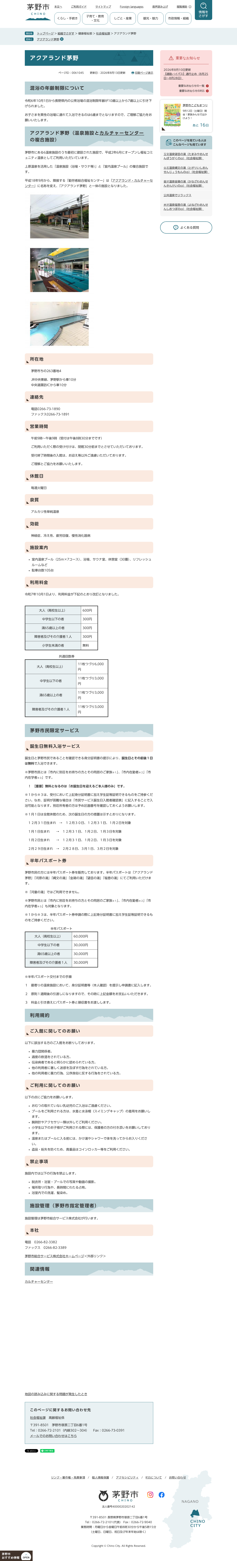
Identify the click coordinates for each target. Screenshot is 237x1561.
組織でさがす (66, 33)
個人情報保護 (100, 1477)
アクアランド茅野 (48, 39)
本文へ (58, 6)
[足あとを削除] (62, 39)
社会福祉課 (103, 33)
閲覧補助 (182, 6)
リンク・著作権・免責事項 (68, 1477)
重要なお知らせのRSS (191, 91)
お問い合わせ (177, 1477)
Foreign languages (131, 6)
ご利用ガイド (79, 6)
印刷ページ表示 (144, 72)
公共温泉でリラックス (177, 195)
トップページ (45, 33)
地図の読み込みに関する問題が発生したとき (56, 1394)
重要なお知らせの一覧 (191, 86)
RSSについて (154, 1477)
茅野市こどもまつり (195, 105)
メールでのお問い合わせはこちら (53, 1435)
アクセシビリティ (127, 1477)
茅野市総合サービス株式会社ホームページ (54, 1256)
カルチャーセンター (121, 133)
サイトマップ (103, 6)
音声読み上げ (160, 6)
